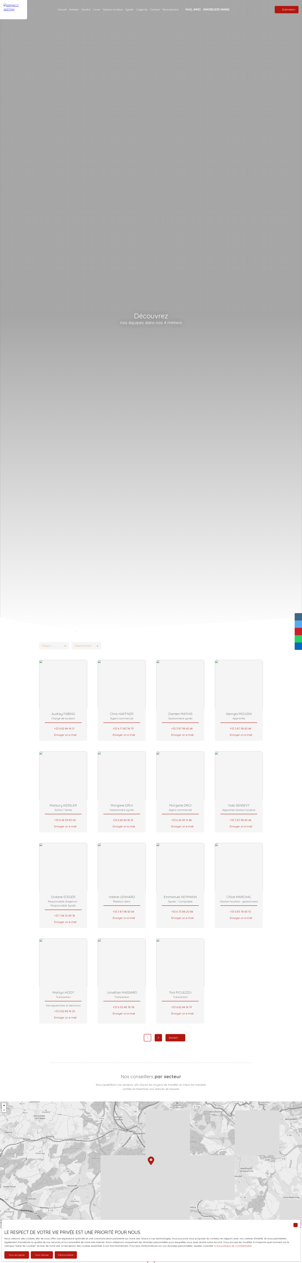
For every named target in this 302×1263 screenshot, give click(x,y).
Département (83, 645)
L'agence (142, 9)
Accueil (62, 9)
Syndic (129, 9)
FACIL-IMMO (193, 9)
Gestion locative (113, 9)
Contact (155, 9)
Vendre (86, 9)
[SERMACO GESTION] (13, 9)
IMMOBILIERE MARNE (216, 9)
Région (46, 645)
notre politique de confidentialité (232, 1245)
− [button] (4, 1110)
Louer (96, 9)
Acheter (74, 9)
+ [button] (4, 1105)
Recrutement (171, 9)
